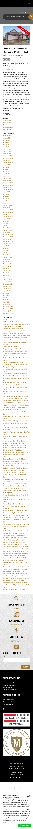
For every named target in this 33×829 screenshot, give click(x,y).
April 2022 (6, 252)
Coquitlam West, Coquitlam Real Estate (15, 376)
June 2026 (6, 142)
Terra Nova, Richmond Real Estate (13, 560)
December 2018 (8, 306)
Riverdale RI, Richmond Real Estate (14, 535)
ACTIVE (22, 12)
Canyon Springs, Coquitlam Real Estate (15, 351)
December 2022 (8, 234)
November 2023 (8, 212)
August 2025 (7, 165)
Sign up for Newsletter (9, 689)
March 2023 (6, 228)
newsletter (6, 508)
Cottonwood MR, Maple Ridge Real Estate (16, 378)
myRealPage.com (19, 788)
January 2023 (7, 232)
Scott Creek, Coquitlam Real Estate (14, 542)
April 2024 (6, 201)
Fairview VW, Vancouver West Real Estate (16, 405)
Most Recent (6, 135)
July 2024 (6, 194)
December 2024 (8, 183)
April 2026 (6, 147)
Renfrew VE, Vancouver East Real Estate (15, 531)
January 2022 (7, 259)
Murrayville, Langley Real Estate (13, 504)
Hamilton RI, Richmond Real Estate (14, 443)
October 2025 (7, 160)
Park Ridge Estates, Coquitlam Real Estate (16, 517)
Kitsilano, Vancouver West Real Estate (15, 468)
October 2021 (7, 266)
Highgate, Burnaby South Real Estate (14, 459)
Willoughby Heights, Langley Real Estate (15, 582)
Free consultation (8, 704)
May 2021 (6, 273)
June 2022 (6, 248)
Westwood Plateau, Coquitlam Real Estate (16, 578)
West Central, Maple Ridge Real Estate (15, 573)
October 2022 (7, 239)
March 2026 (6, 149)
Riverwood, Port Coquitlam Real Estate (15, 537)
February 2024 (7, 205)
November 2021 (8, 264)
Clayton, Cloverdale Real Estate (13, 362)
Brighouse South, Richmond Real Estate (15, 337)
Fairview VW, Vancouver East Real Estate (16, 403)
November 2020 (8, 284)
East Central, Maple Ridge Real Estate (18, 57)
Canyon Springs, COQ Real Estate (13, 349)
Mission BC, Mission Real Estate (13, 488)
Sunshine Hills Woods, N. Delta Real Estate (16, 558)
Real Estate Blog (8, 127)
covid (4, 380)
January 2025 (7, 180)
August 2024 (7, 192)
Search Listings (7, 687)
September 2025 (8, 162)
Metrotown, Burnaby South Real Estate (15, 486)
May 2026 (6, 144)
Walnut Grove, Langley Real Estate (13, 571)
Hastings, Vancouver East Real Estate (14, 448)
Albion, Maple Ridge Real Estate (13, 328)
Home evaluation (15, 625)
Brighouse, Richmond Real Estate (13, 340)
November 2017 (8, 309)
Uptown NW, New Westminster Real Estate (16, 567)
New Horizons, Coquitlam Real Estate (14, 506)
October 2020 (7, 286)
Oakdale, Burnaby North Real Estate (14, 513)
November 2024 (8, 185)
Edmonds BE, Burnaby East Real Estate (15, 400)
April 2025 (6, 174)
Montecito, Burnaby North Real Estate (14, 490)
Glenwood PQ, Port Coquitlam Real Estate (16, 421)
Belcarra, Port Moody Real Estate (13, 333)
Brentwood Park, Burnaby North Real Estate (16, 335)
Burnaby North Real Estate (11, 346)
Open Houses (7, 125)
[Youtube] (19, 777)
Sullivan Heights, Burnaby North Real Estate (16, 553)
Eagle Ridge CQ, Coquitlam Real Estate (15, 396)
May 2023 (6, 223)
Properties (15, 609)
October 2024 (7, 187)
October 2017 (7, 311)
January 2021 (7, 282)
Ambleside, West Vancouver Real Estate (15, 331)
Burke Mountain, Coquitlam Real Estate (15, 342)
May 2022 (6, 250)
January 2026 (7, 153)
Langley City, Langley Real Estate (13, 472)
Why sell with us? (8, 699)
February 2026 (7, 151)
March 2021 (6, 277)
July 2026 (6, 140)
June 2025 (6, 169)
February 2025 (7, 178)
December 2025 (8, 156)
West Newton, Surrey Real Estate (13, 576)
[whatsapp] (22, 777)
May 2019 (6, 302)
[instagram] (13, 777)
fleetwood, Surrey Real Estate (12, 409)
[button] (16, 609)
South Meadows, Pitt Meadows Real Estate (16, 549)
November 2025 (8, 158)
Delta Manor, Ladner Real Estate (13, 385)
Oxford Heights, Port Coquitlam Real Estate (16, 515)
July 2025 (6, 167)
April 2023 (6, 225)
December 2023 (8, 210)
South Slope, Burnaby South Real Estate (15, 551)
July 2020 (6, 293)
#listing (5, 319)
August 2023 (7, 219)
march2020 (6, 481)
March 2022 (6, 255)
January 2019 (7, 304)
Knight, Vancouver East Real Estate (14, 470)
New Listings (7, 122)
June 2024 (6, 196)
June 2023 (6, 221)
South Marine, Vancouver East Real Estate (16, 546)
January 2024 (7, 207)
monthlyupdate (7, 493)
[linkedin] (16, 777)
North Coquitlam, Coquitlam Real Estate (15, 511)
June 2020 (6, 295)
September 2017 (8, 313)
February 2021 (7, 279)
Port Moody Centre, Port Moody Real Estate (16, 524)
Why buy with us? (8, 683)
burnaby (5, 344)
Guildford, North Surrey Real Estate (14, 441)
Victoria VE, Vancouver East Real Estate (15, 569)
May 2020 (6, 297)
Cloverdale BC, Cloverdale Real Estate (15, 364)
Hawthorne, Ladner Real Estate (12, 450)
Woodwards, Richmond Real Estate (14, 589)
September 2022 (8, 241)
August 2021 (7, 270)
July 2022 (6, 246)
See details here (8, 69)
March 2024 (6, 203)
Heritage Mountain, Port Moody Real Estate (16, 452)
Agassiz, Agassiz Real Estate (12, 326)
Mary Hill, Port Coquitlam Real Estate (14, 484)
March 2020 (6, 300)
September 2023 (8, 216)
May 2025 (6, 171)
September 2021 (8, 268)
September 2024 (8, 189)
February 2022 (7, 257)
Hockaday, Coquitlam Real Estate (13, 461)
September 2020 (8, 288)
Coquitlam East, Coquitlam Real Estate (15, 373)
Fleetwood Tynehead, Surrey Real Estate (15, 407)
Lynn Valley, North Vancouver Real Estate (16, 479)
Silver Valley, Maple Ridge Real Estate (15, 544)
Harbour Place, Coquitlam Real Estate (14, 445)
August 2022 (7, 243)
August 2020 (7, 291)
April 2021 (6, 275)
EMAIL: (5, 656)
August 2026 (7, 138)
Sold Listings (7, 129)
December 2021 (8, 261)
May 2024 (6, 198)
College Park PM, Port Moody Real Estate (16, 367)
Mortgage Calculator (9, 685)
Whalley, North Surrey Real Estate (13, 580)
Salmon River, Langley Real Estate (13, 540)
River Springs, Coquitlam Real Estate (14, 533)
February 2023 (7, 230)
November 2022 (8, 237)
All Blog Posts (7, 120)
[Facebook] (10, 777)
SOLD (29, 12)
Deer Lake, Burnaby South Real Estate (15, 382)
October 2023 (7, 214)
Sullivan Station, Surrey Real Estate (14, 555)
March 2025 (6, 176)
